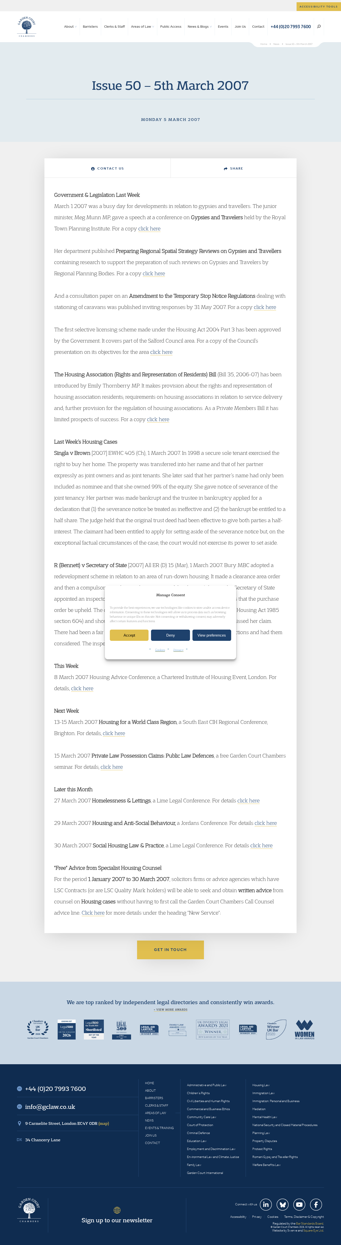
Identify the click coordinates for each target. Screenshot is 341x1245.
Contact (258, 26)
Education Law (196, 1141)
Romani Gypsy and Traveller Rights (275, 1157)
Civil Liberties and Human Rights (208, 1101)
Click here (93, 912)
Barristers (90, 26)
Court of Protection (200, 1125)
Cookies (160, 650)
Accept (129, 635)
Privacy (178, 650)
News (149, 1120)
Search (319, 26)
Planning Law (261, 1133)
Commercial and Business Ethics (208, 1109)
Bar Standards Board (309, 1223)
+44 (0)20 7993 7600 (291, 26)
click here (149, 228)
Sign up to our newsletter (117, 1220)
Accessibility (238, 1217)
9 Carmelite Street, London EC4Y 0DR (67, 1123)
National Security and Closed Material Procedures (285, 1125)
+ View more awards (170, 1009)
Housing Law (261, 1085)
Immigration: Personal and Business (276, 1101)
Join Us (240, 26)
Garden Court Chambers (26, 27)
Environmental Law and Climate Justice (213, 1157)
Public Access (170, 26)
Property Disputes (264, 1141)
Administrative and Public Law (206, 1085)
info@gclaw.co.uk (50, 1106)
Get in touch (170, 949)
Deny (170, 635)
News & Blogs (198, 26)
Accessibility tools (319, 6)
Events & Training (159, 1128)
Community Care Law (201, 1117)
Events (223, 26)
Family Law (194, 1165)
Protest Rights (262, 1149)
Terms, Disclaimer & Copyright (304, 1217)
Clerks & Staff (114, 26)
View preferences (211, 635)
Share (236, 168)
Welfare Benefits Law (266, 1165)
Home (149, 1083)
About (69, 26)
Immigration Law (263, 1093)
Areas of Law (141, 26)
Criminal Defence (198, 1133)
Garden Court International (205, 1173)
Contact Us (110, 168)
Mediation (259, 1109)
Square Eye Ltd (313, 1230)
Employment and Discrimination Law (211, 1149)
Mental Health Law (264, 1117)
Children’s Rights (198, 1093)
